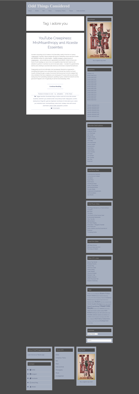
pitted (51, 105)
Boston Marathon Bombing (102, 295)
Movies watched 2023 (93, 105)
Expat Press (90, 180)
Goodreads (34, 378)
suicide (92, 320)
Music (50, 10)
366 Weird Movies (92, 245)
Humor (103, 304)
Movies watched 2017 (93, 116)
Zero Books (90, 195)
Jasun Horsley (91, 152)
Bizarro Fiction (105, 293)
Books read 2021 (91, 79)
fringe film (43, 101)
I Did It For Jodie (91, 267)
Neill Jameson (91, 221)
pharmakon (46, 105)
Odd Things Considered (49, 6)
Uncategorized (103, 321)
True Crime (96, 320)
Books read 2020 (91, 81)
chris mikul (93, 297)
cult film (75, 98)
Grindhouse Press (92, 183)
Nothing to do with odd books (99, 312)
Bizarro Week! (91, 295)
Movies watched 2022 (93, 107)
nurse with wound (71, 103)
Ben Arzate (90, 135)
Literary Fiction (96, 308)
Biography (97, 293)
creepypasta (35, 56)
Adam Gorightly (91, 129)
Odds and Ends (81, 10)
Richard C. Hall (91, 275)
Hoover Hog (90, 265)
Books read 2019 (91, 83)
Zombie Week (90, 322)
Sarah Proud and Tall (92, 279)
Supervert (90, 161)
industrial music (41, 103)
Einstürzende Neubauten (93, 217)
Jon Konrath (90, 155)
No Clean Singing (91, 223)
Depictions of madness (95, 299)
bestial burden (51, 98)
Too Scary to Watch (92, 249)
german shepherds (51, 101)
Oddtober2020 (107, 314)
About (30, 10)
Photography (59, 370)
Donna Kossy (90, 146)
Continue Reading (56, 87)
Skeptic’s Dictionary (92, 280)
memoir (102, 308)
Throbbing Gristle (92, 232)
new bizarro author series (97, 310)
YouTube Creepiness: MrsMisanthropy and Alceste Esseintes (55, 42)
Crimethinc (90, 178)
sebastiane (60, 105)
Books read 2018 (91, 84)
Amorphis (89, 209)
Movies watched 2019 (93, 112)
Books (37, 10)
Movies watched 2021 (93, 109)
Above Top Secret (92, 262)
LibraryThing (34, 382)
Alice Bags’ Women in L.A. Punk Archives (98, 208)
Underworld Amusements (94, 191)
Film (43, 10)
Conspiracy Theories (100, 297)
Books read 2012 (91, 96)
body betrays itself (60, 98)
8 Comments (56, 108)
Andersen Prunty (91, 131)
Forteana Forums (91, 264)
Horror (89, 304)
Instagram (34, 374)
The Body (90, 213)
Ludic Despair (91, 271)
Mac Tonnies (90, 157)
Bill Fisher (89, 211)
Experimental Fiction (104, 299)
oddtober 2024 (90, 316)
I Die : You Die (90, 219)
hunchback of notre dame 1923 (65, 101)
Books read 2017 (91, 86)
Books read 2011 (91, 98)
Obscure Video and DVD (94, 247)
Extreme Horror (91, 302)
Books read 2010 (91, 99)
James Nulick (90, 150)
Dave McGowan (91, 142)
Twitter (33, 370)
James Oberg (90, 269)
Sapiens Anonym (91, 277)
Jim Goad (89, 153)
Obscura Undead (91, 273)
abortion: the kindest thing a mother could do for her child (56, 96)
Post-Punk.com (91, 226)
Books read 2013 (91, 94)
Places (71, 10)
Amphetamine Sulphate (93, 174)
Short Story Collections (102, 319)
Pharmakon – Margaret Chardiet (95, 224)
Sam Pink (89, 159)
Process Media (91, 189)
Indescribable (107, 304)
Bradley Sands (91, 137)
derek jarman (36, 101)
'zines (88, 293)
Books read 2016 (91, 88)
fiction (97, 302)
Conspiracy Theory (60, 10)
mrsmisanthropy (50, 103)
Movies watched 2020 (93, 110)
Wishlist (33, 386)
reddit (54, 105)
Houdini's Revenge (97, 304)
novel (109, 312)
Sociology (89, 320)
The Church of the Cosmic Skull (95, 215)
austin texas (92, 293)
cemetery (89, 297)
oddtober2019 (100, 314)
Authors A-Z (90, 73)
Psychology (102, 316)
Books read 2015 (91, 90)
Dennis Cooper (91, 144)
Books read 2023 (91, 75)
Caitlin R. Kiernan (91, 138)
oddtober (94, 314)
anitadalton (60, 94)
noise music (58, 103)
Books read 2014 (91, 92)
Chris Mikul (90, 140)
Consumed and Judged (93, 176)
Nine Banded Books (92, 187)
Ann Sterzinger (91, 133)
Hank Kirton (90, 148)
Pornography (96, 316)
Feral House (90, 181)
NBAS (88, 310)
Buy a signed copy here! (99, 60)
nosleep (64, 103)
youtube (65, 105)
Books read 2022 (91, 77)
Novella (89, 314)
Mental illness (107, 308)
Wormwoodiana (91, 193)
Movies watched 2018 (93, 114)
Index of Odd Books (92, 185)
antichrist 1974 (42, 98)
